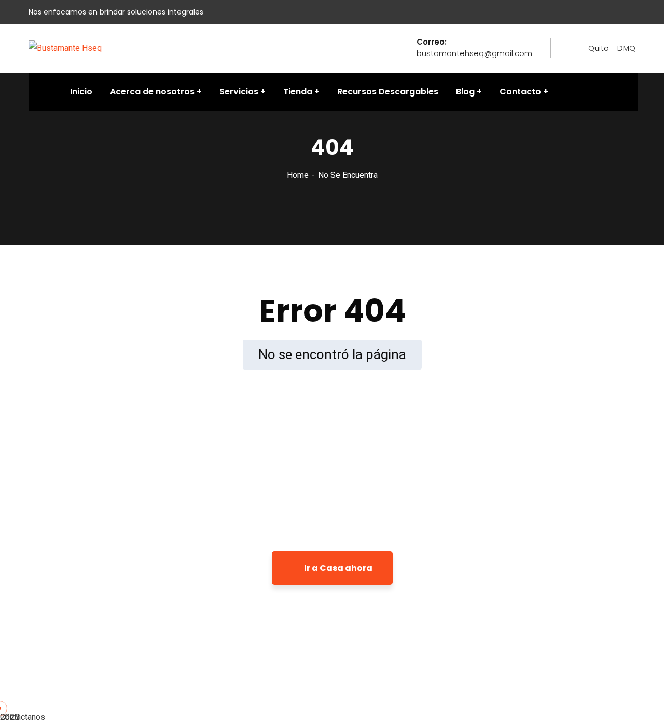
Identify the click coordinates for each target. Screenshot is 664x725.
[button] (332, 717)
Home (298, 175)
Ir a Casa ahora (337, 568)
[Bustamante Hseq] (65, 47)
